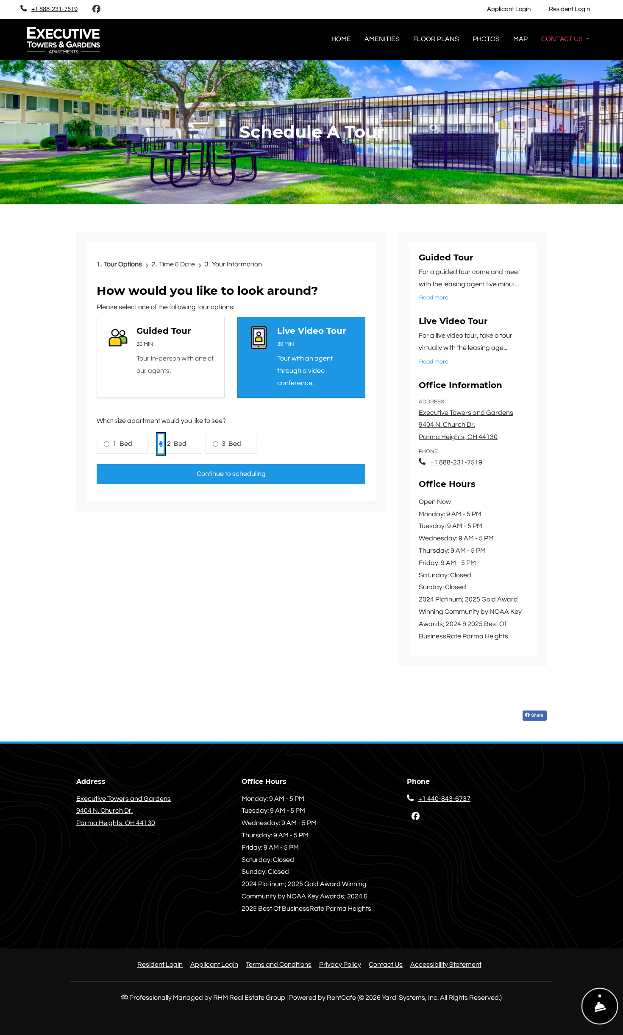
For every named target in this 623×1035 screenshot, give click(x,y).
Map (520, 39)
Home (341, 39)
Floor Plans (436, 39)
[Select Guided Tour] (160, 357)
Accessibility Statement (445, 964)
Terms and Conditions (279, 964)
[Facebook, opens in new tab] (96, 9)
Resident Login (574, 9)
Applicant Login (513, 9)
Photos (486, 39)
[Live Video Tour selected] (301, 357)
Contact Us (386, 964)
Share (536, 714)
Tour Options (123, 264)
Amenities (382, 39)
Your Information (237, 264)
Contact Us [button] (562, 39)
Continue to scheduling (231, 473)
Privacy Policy (340, 964)
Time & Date (177, 264)
